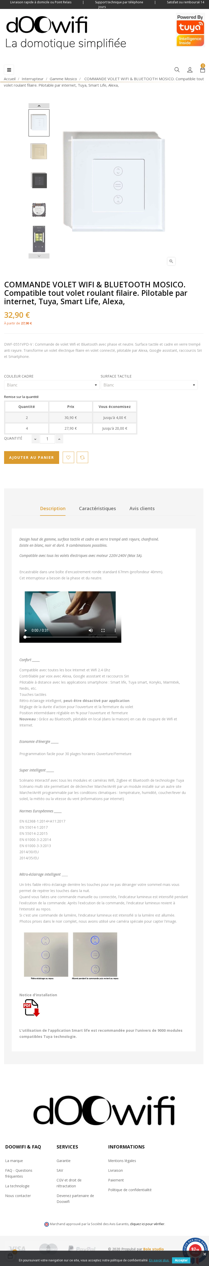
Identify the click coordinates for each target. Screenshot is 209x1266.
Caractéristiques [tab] (97, 508)
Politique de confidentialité (130, 1189)
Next (39, 105)
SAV (60, 1170)
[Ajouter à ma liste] (68, 457)
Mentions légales (122, 1160)
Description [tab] (53, 508)
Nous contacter (18, 1195)
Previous (39, 256)
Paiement (116, 1180)
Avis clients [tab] (142, 508)
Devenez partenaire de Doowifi (75, 1198)
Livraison (115, 1170)
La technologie (17, 1185)
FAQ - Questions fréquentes (18, 1173)
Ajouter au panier (31, 457)
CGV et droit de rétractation (69, 1183)
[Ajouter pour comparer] (82, 457)
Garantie (64, 1160)
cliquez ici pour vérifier (147, 1224)
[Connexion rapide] (190, 70)
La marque (14, 1160)
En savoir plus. (159, 1260)
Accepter (181, 1260)
